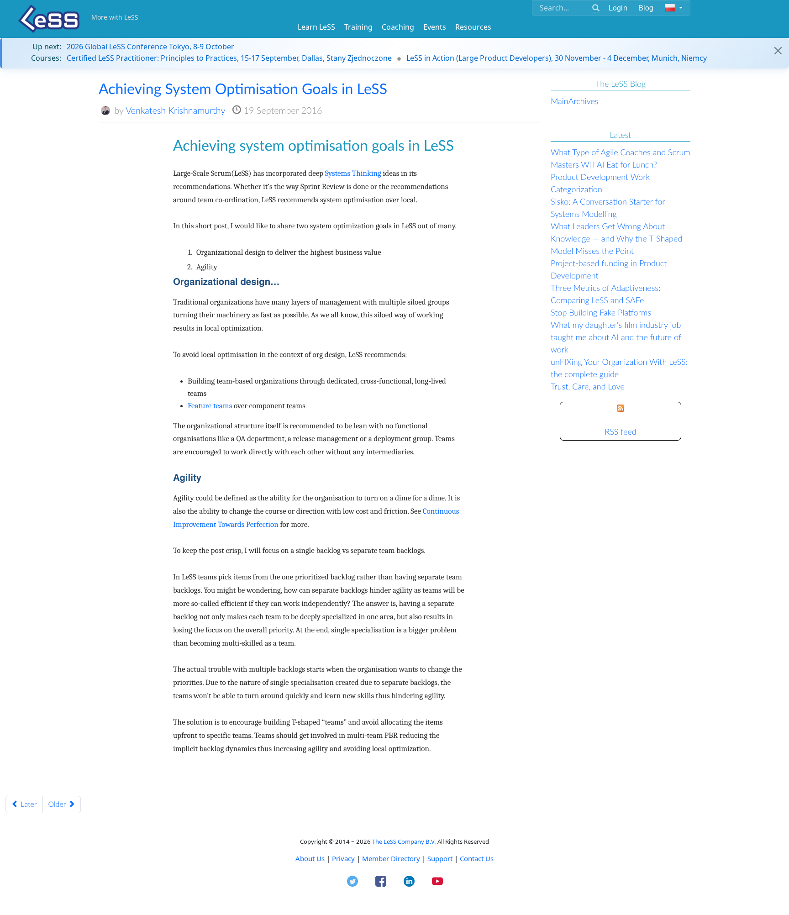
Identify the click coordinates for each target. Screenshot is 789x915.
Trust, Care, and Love (588, 386)
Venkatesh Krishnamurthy (175, 110)
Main (559, 101)
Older (58, 804)
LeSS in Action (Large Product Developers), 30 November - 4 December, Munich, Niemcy (556, 58)
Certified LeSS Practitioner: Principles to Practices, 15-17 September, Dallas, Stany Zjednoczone (229, 58)
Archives (583, 101)
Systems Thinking (353, 173)
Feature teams (210, 406)
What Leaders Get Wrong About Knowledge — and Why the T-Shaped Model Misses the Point (616, 238)
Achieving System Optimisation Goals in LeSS (243, 88)
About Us (310, 858)
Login (618, 7)
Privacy (343, 858)
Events (434, 27)
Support (439, 858)
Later (28, 804)
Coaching (398, 27)
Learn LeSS (316, 27)
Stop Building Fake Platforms (601, 312)
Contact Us (477, 858)
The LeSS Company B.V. (404, 841)
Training (358, 27)
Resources (473, 27)
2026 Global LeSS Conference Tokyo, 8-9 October (150, 47)
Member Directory (391, 858)
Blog (646, 7)
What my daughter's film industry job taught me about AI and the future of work (616, 337)
